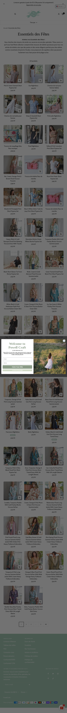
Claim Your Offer (17, 367)
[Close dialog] (64, 341)
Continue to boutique (17, 370)
